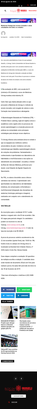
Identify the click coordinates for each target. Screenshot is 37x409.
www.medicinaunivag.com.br (16, 228)
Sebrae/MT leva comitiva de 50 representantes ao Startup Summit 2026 (9, 351)
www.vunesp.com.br (14, 225)
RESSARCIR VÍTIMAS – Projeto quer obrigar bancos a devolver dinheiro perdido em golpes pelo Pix (8, 324)
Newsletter (33, 11)
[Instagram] (19, 6)
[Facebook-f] (21, 6)
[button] (1, 10)
